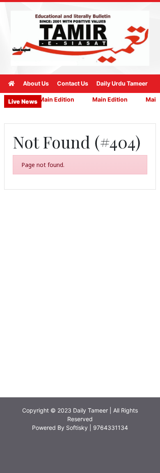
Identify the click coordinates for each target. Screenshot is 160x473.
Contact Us (72, 83)
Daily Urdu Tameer (122, 83)
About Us (36, 83)
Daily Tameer (90, 410)
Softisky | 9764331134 (97, 427)
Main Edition (54, 99)
